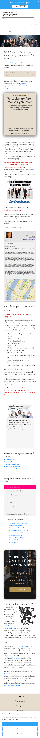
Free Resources (12, 495)
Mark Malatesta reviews (12, 685)
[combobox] (18, 18)
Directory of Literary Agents (18, 530)
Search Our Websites (15, 491)
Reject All (20, 734)
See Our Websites (13, 487)
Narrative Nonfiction (13, 466)
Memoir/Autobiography (14, 464)
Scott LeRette (16, 658)
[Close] (38, 712)
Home (6, 63)
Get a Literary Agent (16, 533)
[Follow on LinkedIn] (20, 696)
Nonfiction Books (12, 469)
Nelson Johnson (26, 646)
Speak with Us (12, 507)
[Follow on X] (23, 696)
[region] (20, 724)
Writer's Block (13, 540)
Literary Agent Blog (15, 535)
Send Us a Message (14, 503)
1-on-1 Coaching (20, 590)
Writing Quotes (14, 542)
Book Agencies (15, 63)
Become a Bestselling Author (18, 523)
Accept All (20, 724)
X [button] (38, 2)
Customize (20, 729)
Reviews (10, 499)
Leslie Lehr (27, 651)
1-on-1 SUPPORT (20, 6)
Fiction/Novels (11, 462)
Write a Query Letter (16, 537)
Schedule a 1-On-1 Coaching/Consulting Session (18, 512)
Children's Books (11, 459)
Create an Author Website (18, 528)
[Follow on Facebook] (16, 696)
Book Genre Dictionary (16, 525)
